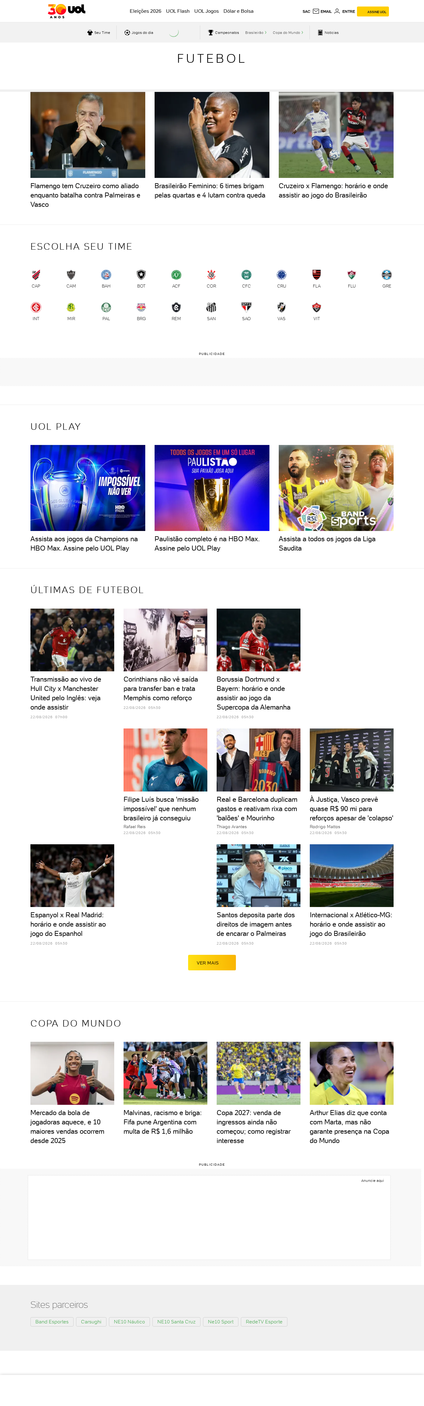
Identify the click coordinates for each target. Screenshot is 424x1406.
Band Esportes (52, 1322)
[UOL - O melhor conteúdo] (66, 11)
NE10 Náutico (129, 1322)
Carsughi (91, 1322)
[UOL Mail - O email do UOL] (322, 11)
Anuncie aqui (372, 1180)
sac (306, 11)
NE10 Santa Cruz (176, 1322)
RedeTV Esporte (264, 1322)
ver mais (208, 962)
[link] (36, 280)
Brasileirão (254, 32)
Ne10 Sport (220, 1322)
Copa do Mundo (286, 32)
